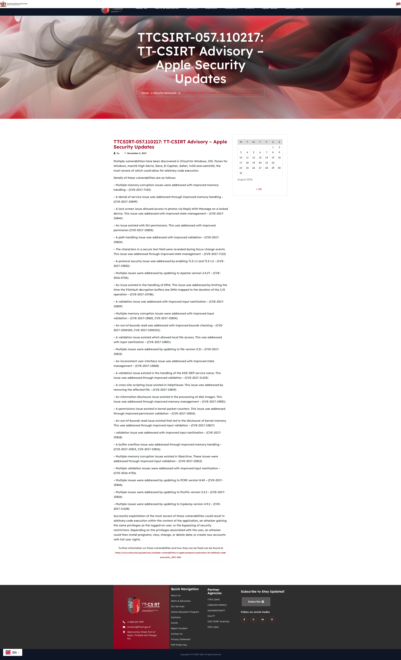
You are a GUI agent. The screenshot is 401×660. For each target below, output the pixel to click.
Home (145, 92)
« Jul (259, 189)
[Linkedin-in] (262, 619)
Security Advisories (165, 92)
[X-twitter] (253, 619)
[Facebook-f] (244, 619)
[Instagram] (272, 619)
